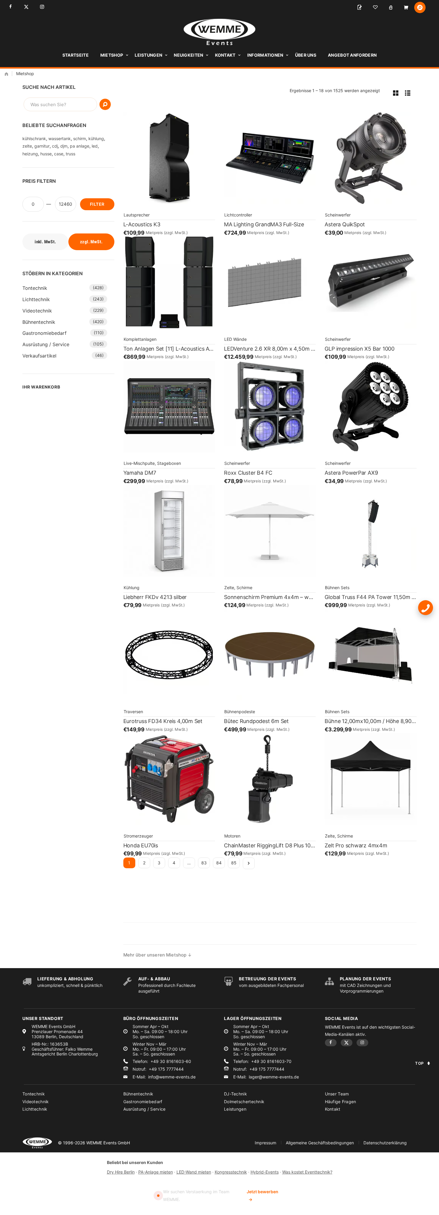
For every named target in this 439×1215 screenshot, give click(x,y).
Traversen (133, 711)
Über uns (305, 55)
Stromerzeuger (138, 835)
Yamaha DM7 (139, 473)
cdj (55, 145)
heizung (30, 153)
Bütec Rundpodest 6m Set (256, 721)
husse (46, 153)
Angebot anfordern (352, 55)
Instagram (42, 6)
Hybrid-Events (265, 1171)
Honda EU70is (140, 845)
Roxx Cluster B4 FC (248, 473)
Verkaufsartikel (39, 356)
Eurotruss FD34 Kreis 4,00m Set (163, 721)
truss (70, 153)
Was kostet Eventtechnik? (307, 1171)
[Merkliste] (375, 7)
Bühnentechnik (38, 322)
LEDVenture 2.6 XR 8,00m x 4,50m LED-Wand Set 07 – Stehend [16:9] (270, 349)
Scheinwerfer (338, 214)
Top (419, 1063)
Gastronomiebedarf (44, 333)
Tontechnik (34, 288)
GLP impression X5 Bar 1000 (359, 349)
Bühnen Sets (337, 587)
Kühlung (131, 587)
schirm (79, 138)
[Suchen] (105, 104)
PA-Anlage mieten (155, 1171)
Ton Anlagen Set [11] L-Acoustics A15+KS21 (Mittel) (169, 349)
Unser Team (337, 1093)
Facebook (10, 6)
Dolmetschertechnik (244, 1101)
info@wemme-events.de (172, 1077)
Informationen (265, 55)
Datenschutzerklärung (385, 1142)
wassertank (59, 138)
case (58, 153)
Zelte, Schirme (238, 587)
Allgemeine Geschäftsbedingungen (320, 1142)
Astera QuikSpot (345, 224)
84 (219, 862)
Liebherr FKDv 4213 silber (155, 597)
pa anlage (79, 145)
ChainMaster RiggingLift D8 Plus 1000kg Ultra (270, 845)
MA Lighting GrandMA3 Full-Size (264, 224)
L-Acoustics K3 (141, 224)
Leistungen (148, 55)
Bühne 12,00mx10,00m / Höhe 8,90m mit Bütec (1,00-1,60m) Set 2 (370, 721)
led (95, 145)
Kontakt (225, 55)
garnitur (42, 145)
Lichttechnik (36, 299)
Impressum (265, 1142)
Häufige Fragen (340, 1101)
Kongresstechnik (231, 1171)
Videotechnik (37, 311)
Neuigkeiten (188, 55)
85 (234, 862)
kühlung (96, 138)
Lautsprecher (137, 214)
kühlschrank (34, 138)
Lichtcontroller (238, 214)
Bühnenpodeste (239, 711)
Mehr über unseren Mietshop (155, 955)
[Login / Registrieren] (390, 7)
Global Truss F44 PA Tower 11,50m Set (370, 597)
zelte (27, 145)
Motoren (232, 835)
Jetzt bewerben (262, 1195)
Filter (97, 204)
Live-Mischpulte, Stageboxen (152, 463)
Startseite (75, 55)
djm (63, 145)
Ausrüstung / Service (45, 344)
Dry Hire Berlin (121, 1171)
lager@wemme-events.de (274, 1077)
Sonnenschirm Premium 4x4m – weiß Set (270, 597)
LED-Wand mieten (193, 1171)
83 (204, 862)
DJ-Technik (235, 1093)
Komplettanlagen (140, 339)
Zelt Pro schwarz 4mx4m (356, 845)
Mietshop (111, 55)
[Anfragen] (359, 7)
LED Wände (235, 339)
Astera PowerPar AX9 (351, 473)
